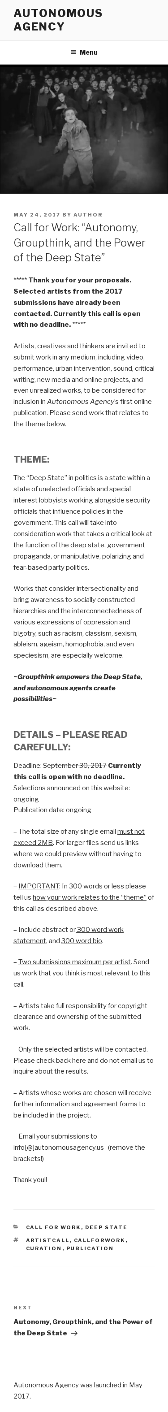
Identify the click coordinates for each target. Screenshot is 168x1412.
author (88, 215)
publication (90, 1248)
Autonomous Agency (58, 20)
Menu (89, 52)
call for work (53, 1227)
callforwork (99, 1240)
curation (44, 1248)
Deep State (106, 1227)
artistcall (48, 1240)
